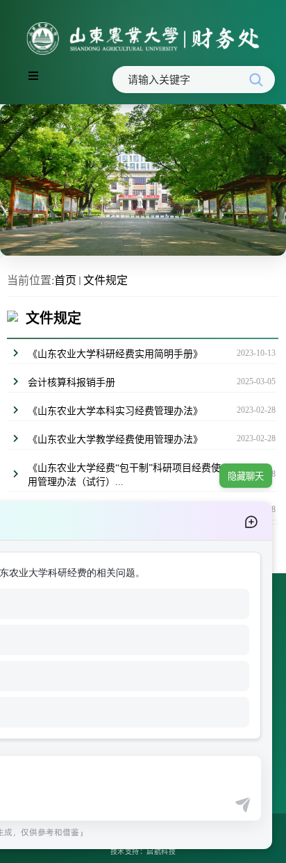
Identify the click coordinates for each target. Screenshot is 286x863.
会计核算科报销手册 (71, 382)
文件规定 (105, 280)
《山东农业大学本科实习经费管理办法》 (115, 411)
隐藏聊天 (246, 476)
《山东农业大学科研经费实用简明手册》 (115, 354)
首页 (65, 280)
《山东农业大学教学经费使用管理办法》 (115, 439)
